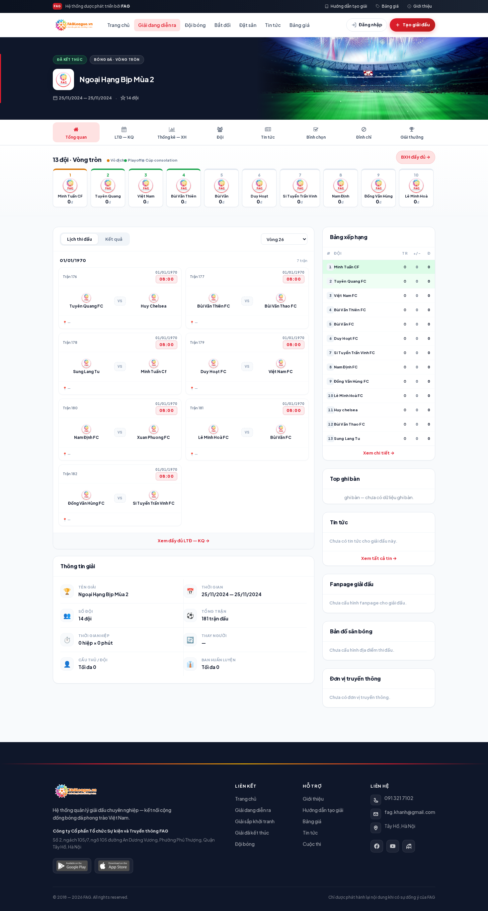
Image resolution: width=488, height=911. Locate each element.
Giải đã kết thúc (252, 833)
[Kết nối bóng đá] (408, 846)
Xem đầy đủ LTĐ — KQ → (183, 540)
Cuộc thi (312, 844)
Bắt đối (222, 25)
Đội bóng (195, 25)
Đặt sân (247, 25)
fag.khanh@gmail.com (409, 812)
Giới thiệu (313, 799)
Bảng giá (299, 25)
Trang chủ (118, 25)
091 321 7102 (398, 798)
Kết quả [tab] (113, 239)
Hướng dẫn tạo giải (323, 810)
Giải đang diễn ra (157, 25)
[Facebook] (376, 846)
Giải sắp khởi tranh (255, 821)
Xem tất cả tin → (379, 558)
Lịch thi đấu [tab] (79, 239)
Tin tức (273, 25)
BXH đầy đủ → (415, 157)
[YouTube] (392, 846)
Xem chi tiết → (378, 453)
